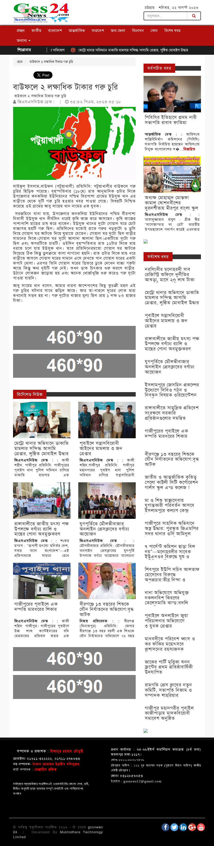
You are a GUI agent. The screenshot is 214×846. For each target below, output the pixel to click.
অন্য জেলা (118, 30)
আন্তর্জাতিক (77, 30)
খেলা (154, 30)
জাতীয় (36, 30)
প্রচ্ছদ (21, 30)
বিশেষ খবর (172, 30)
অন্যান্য (22, 40)
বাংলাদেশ (55, 30)
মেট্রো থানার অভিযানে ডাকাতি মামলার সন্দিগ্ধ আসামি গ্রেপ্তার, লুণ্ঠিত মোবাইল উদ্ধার (117, 50)
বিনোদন (138, 30)
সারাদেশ (98, 30)
